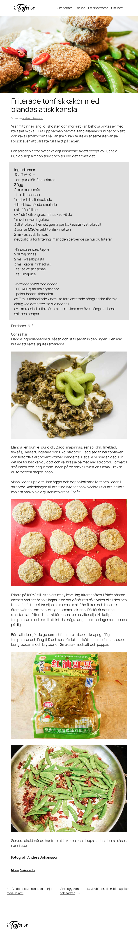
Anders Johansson (32, 118)
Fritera (15, 870)
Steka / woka (27, 870)
